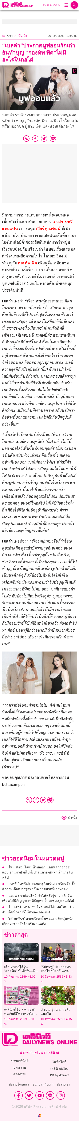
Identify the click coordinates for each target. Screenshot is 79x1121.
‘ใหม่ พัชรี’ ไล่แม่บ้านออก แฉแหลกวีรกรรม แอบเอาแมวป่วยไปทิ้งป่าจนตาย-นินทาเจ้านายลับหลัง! (37, 872)
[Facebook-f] (18, 1095)
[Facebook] (36, 800)
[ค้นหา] (74, 5)
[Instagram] (60, 1095)
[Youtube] (39, 1095)
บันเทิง (23, 35)
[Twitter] (43, 800)
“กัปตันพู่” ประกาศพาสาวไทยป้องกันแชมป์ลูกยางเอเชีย (56, 971)
